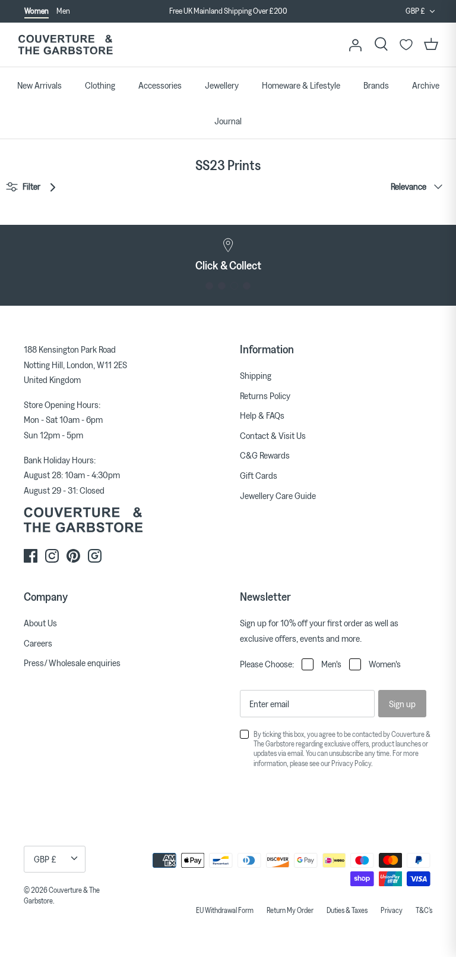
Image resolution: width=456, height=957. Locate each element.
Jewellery (222, 85)
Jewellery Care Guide (278, 495)
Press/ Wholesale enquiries (72, 662)
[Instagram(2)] (95, 556)
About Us (40, 622)
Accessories (160, 85)
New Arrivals (39, 85)
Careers (38, 643)
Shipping (255, 375)
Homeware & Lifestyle (301, 85)
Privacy (392, 910)
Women (36, 10)
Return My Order (290, 910)
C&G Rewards (265, 455)
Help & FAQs (262, 415)
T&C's (424, 910)
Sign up (402, 703)
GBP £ (415, 10)
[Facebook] (30, 556)
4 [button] (247, 286)
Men (63, 10)
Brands (376, 85)
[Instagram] (52, 556)
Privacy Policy (351, 763)
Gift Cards (258, 475)
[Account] (355, 44)
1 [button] (209, 286)
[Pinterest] (73, 556)
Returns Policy (265, 395)
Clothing (100, 85)
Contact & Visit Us (273, 435)
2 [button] (222, 286)
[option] (228, 18)
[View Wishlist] (406, 45)
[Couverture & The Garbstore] (65, 44)
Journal (228, 120)
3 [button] (234, 286)
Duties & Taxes (347, 910)
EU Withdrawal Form (225, 910)
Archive (425, 85)
